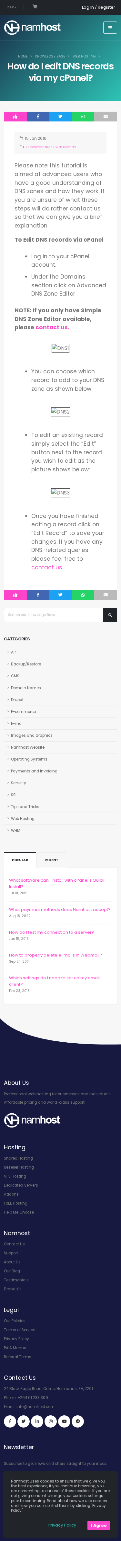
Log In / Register (98, 7)
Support (11, 1253)
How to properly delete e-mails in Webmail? (55, 955)
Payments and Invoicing (34, 771)
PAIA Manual (15, 1347)
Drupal (17, 699)
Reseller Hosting (19, 1167)
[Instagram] (51, 1421)
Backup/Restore (26, 664)
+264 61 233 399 (32, 1397)
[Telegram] (78, 1421)
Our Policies (14, 1320)
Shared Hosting (18, 1158)
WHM (15, 830)
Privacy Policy (16, 1338)
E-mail (17, 723)
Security (18, 783)
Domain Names (26, 687)
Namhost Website (28, 747)
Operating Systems (29, 759)
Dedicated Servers (21, 1185)
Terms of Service (19, 1329)
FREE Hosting (15, 1203)
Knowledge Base (50, 56)
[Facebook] (10, 1421)
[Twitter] (23, 1421)
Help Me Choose (19, 1212)
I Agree (99, 1525)
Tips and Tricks (25, 806)
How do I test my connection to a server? (51, 932)
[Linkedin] (37, 1421)
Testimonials (16, 1280)
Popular (20, 860)
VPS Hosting (15, 1176)
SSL (14, 794)
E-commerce (23, 711)
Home (23, 56)
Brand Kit (12, 1289)
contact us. (52, 327)
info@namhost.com (35, 1406)
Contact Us (14, 1244)
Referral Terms (17, 1356)
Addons (11, 1194)
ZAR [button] (11, 7)
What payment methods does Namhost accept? (60, 909)
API (13, 652)
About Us (12, 1262)
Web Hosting (84, 56)
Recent (51, 860)
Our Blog (12, 1271)
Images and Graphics (32, 735)
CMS (15, 676)
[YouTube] (64, 1421)
